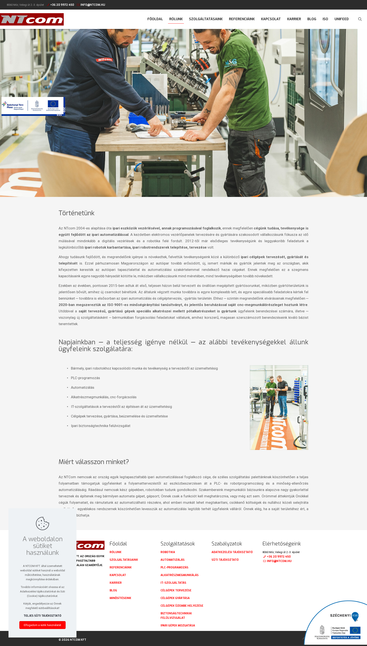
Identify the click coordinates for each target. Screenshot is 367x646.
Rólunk (115, 552)
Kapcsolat (118, 575)
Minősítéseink (120, 598)
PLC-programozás (174, 567)
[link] (279, 407)
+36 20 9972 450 (62, 5)
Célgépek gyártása (175, 598)
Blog (113, 590)
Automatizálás (173, 560)
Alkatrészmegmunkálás (180, 575)
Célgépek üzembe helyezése (182, 606)
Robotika (168, 552)
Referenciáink (121, 567)
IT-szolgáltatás (173, 583)
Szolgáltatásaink (124, 560)
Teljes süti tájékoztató (42, 616)
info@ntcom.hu (92, 5)
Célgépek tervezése (176, 590)
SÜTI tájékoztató (225, 560)
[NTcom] (32, 19)
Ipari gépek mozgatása (178, 625)
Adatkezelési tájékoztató (232, 552)
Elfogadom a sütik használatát (42, 625)
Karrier (116, 583)
